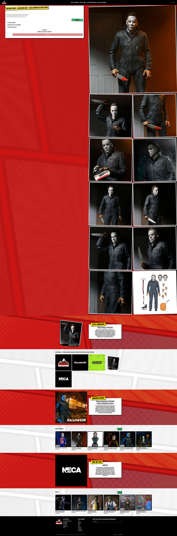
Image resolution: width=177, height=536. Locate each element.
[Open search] (170, 2)
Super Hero (80, 527)
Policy (64, 527)
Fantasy (79, 523)
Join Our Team (65, 526)
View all (119, 428)
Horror (79, 525)
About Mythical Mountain (67, 521)
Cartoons (79, 522)
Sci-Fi (79, 526)
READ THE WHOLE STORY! (76, 19)
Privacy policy (68, 534)
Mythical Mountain (59, 534)
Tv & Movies (80, 529)
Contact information (80, 534)
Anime (79, 521)
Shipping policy (75, 534)
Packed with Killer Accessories (14, 25)
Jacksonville (65, 522)
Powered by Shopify (63, 534)
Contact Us (65, 525)
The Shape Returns (11, 22)
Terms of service (84, 534)
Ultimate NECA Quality (12, 27)
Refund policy (71, 534)
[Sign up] (121, 521)
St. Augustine (65, 523)
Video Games (80, 530)
